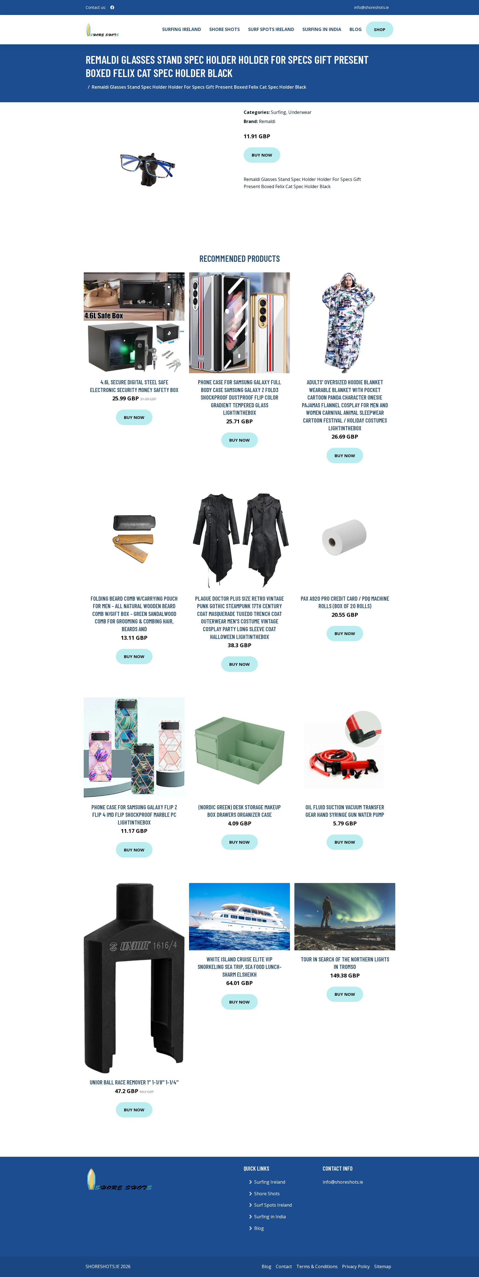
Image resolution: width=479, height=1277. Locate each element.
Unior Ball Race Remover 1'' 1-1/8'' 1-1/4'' (134, 1082)
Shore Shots (224, 29)
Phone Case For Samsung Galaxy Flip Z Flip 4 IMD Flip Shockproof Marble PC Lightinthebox (134, 814)
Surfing (278, 112)
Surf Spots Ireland (271, 29)
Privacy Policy (356, 1266)
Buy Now (262, 155)
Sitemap (382, 1266)
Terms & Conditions (317, 1266)
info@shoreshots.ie (371, 7)
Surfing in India (321, 29)
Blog (356, 29)
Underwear (300, 112)
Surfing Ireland (181, 29)
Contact (284, 1266)
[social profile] (112, 7)
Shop (379, 29)
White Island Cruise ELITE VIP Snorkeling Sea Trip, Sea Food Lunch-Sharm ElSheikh (240, 967)
